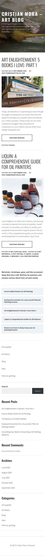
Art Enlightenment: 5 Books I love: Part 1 (21, 62)
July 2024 (6, 477)
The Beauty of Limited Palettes (14, 419)
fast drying (18, 254)
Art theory (6, 354)
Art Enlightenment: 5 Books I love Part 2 (18, 408)
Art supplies (16, 252)
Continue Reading (17, 138)
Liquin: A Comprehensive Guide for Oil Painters (21, 161)
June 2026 (6, 467)
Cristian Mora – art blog (22, 16)
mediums (15, 256)
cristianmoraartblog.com (13, 73)
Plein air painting (8, 376)
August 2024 (7, 472)
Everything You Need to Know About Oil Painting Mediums (21, 433)
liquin (28, 254)
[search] (42, 37)
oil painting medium (29, 256)
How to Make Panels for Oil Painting (16, 413)
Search (5, 386)
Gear (3, 368)
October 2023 (7, 483)
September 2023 (8, 488)
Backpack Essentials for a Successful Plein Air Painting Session (20, 425)
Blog (12, 145)
